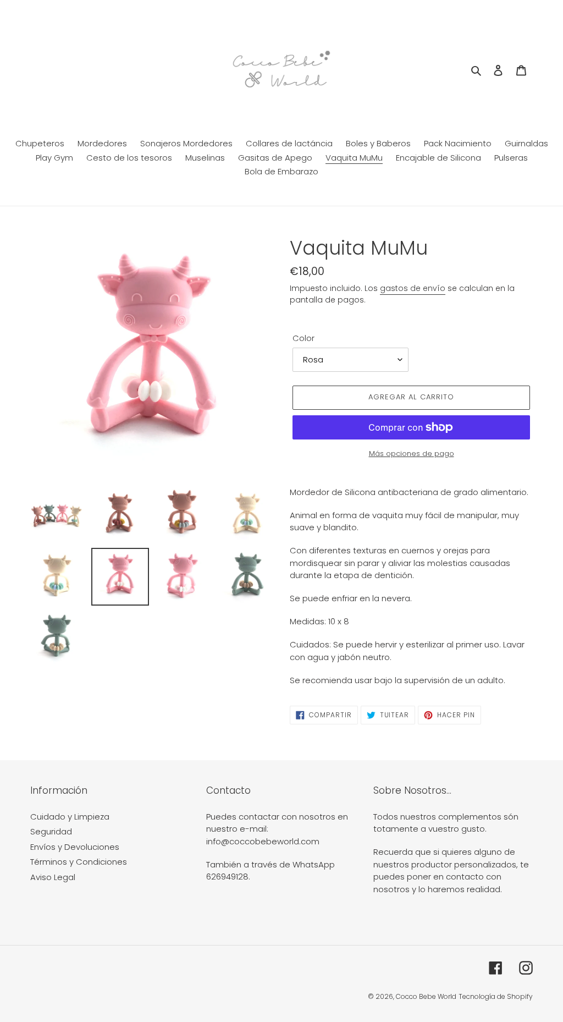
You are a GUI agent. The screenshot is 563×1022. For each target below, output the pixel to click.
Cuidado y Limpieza (69, 816)
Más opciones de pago (411, 453)
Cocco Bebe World (426, 996)
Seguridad (51, 831)
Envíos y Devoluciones (74, 847)
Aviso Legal (52, 877)
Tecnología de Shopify (496, 996)
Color (303, 338)
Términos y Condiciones (78, 861)
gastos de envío (412, 288)
